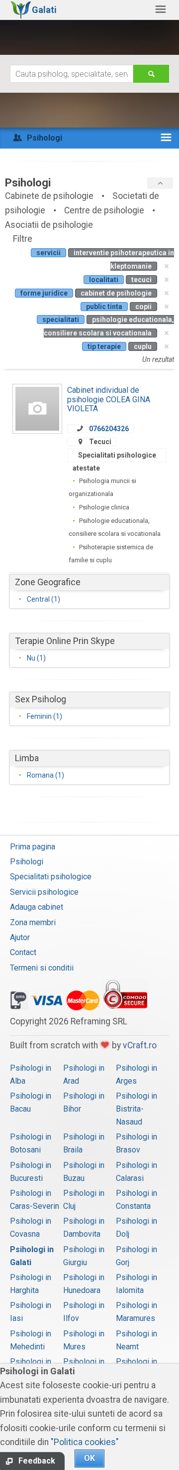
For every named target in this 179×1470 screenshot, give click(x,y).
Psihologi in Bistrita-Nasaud (136, 1109)
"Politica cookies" (85, 1442)
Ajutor (20, 937)
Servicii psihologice (44, 892)
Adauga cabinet (36, 907)
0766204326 (109, 429)
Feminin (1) (44, 716)
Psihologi (26, 861)
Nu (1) (36, 658)
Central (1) (43, 599)
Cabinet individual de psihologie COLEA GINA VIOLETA (108, 399)
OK (89, 1458)
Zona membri (33, 922)
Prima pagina (32, 846)
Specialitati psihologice (50, 876)
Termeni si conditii (42, 968)
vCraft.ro (140, 1045)
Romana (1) (45, 775)
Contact (23, 952)
